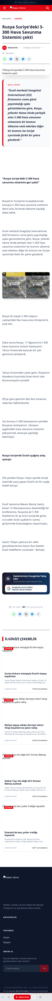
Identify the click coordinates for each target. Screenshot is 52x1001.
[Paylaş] (40, 997)
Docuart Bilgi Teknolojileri (19, 991)
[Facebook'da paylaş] (10, 59)
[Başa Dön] (47, 997)
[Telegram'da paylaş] (23, 59)
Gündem (18, 19)
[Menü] (4, 8)
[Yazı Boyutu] (9, 997)
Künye (6, 937)
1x (33, 997)
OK (44, 968)
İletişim (7, 942)
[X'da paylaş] (16, 59)
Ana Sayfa (6, 19)
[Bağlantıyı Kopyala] (29, 59)
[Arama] (47, 8)
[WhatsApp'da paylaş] (4, 59)
